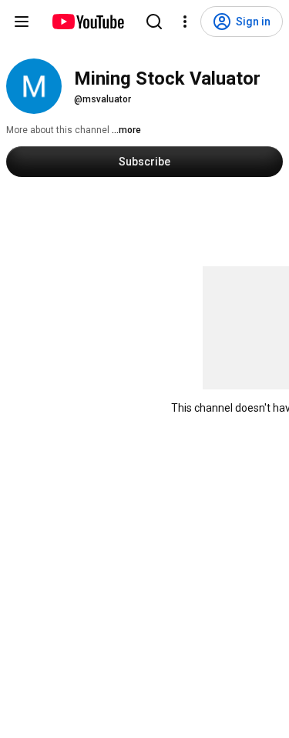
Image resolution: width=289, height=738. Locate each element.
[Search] (154, 21)
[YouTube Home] (87, 21)
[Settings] (185, 21)
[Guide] (21, 21)
